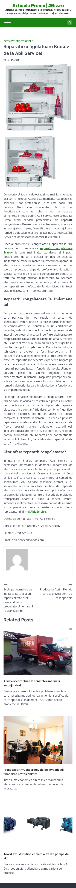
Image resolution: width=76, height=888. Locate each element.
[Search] (69, 22)
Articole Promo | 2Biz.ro (38, 5)
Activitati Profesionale (18, 41)
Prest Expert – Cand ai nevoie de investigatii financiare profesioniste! (34, 772)
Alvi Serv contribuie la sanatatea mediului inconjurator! (32, 683)
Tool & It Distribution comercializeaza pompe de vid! (36, 856)
